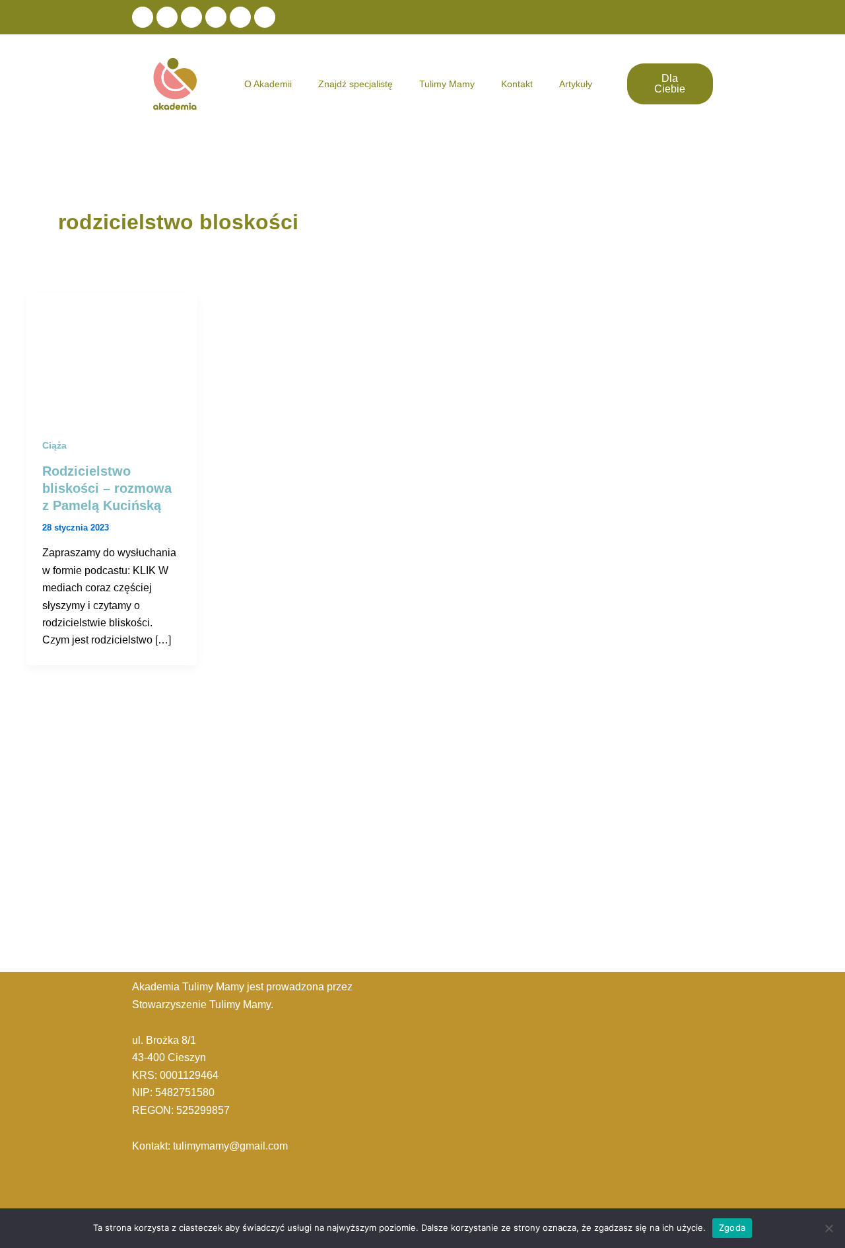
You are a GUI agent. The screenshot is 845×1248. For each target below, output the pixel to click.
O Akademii (268, 84)
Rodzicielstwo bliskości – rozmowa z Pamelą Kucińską (107, 488)
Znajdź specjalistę (355, 84)
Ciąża (54, 445)
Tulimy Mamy (447, 84)
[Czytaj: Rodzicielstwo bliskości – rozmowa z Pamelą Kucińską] (111, 355)
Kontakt (517, 84)
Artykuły (575, 84)
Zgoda (732, 1227)
